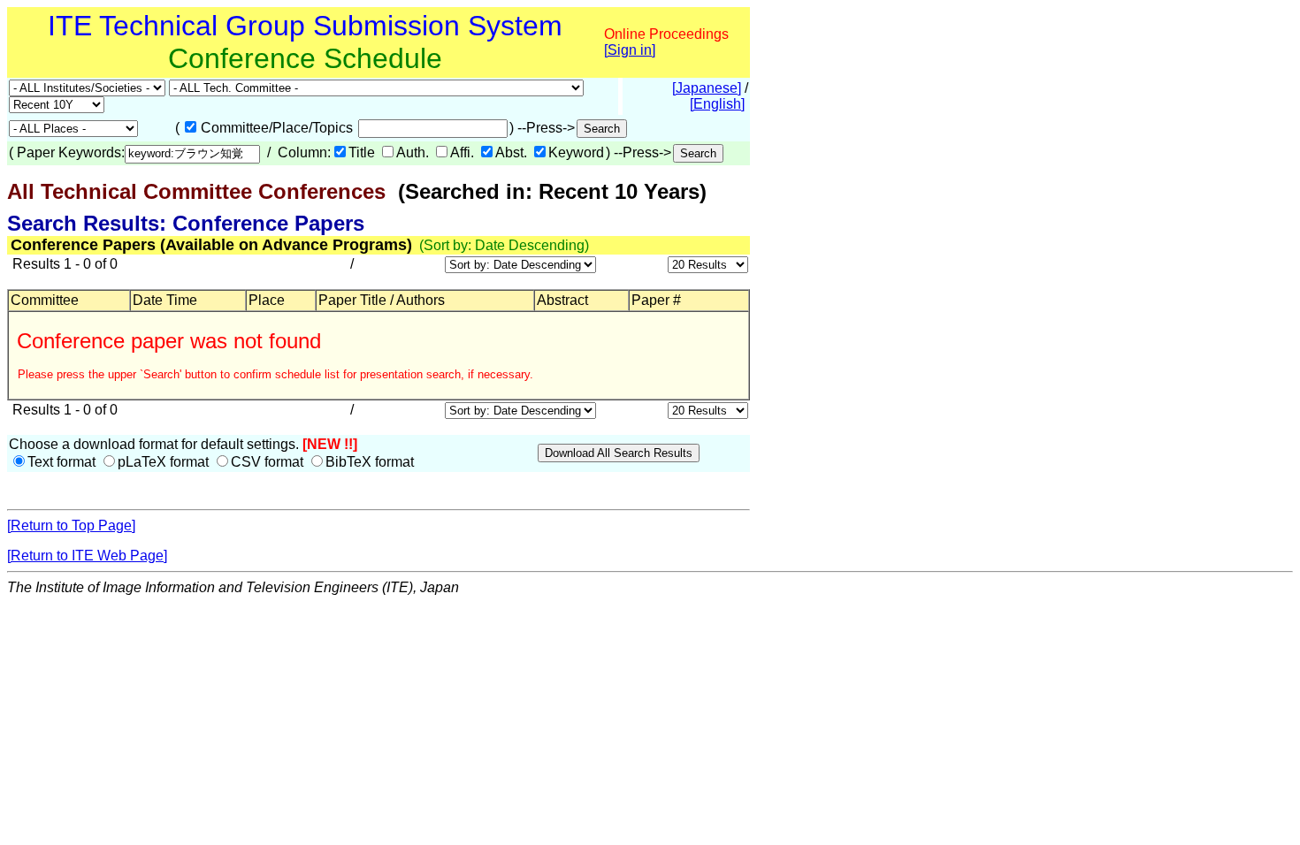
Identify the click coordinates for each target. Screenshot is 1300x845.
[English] (717, 103)
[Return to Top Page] (71, 525)
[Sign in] (629, 49)
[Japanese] (706, 87)
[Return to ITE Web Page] (87, 555)
